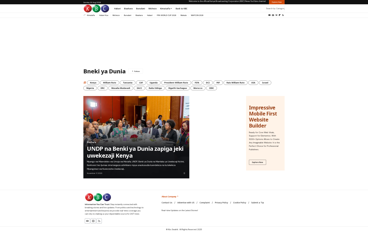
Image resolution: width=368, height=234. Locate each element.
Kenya (93, 82)
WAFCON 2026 (197, 15)
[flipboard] (279, 15)
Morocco (197, 88)
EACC (139, 88)
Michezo (116, 15)
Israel (265, 82)
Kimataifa (91, 15)
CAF (141, 82)
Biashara (139, 15)
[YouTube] (269, 15)
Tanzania (127, 82)
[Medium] (276, 15)
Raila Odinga (155, 88)
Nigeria (90, 88)
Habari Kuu (103, 15)
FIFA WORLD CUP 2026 (166, 15)
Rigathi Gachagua (177, 88)
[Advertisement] (184, 44)
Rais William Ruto (236, 82)
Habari (150, 15)
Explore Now (257, 162)
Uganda (154, 82)
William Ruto (109, 82)
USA (253, 82)
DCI (208, 82)
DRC (103, 88)
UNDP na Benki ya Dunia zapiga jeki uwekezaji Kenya (135, 152)
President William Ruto (176, 82)
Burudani (127, 15)
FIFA (197, 82)
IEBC (211, 88)
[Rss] (283, 15)
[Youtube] (87, 221)
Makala (184, 15)
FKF (218, 82)
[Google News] (273, 15)
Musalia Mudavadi (120, 88)
